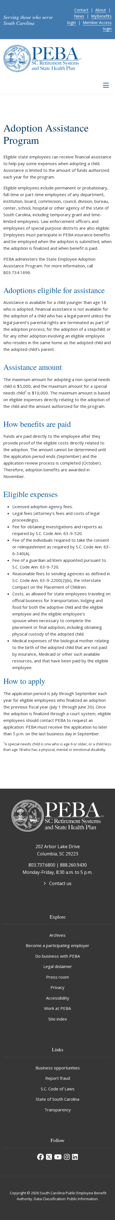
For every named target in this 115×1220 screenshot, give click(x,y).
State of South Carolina (57, 1099)
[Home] (42, 58)
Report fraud (57, 1078)
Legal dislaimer (57, 966)
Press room (57, 977)
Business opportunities (57, 1068)
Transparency (57, 1109)
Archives (57, 935)
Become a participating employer (57, 945)
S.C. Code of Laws (58, 1088)
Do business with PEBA (57, 956)
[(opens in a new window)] (40, 1157)
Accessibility (57, 998)
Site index (57, 1019)
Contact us (60, 883)
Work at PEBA (57, 1008)
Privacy (57, 987)
